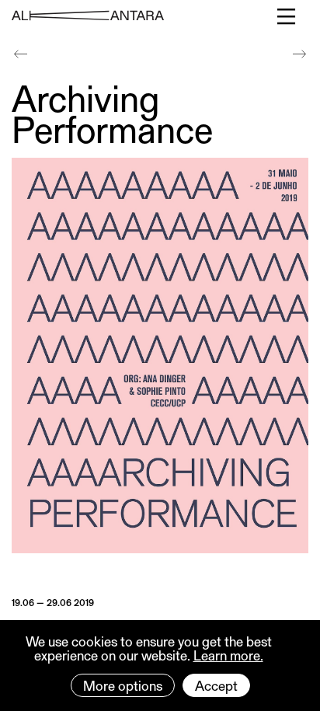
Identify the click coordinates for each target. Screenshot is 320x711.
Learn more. (228, 655)
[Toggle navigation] (287, 16)
